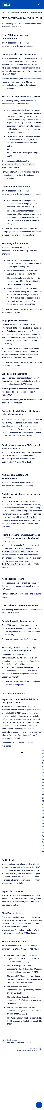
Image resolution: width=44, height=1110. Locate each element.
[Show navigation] (39, 1105)
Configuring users (31, 639)
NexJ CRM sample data (15, 684)
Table (7, 527)
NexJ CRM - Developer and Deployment (15, 12)
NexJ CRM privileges (32, 681)
